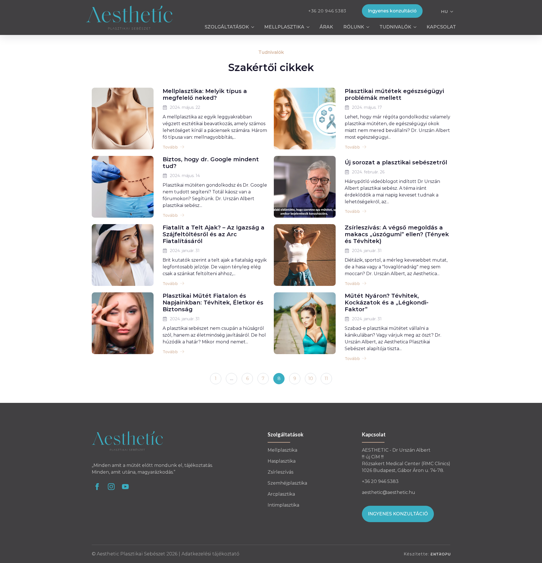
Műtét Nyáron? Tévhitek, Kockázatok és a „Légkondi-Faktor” (387, 302)
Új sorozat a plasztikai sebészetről (396, 162)
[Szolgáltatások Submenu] (254, 27)
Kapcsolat (441, 27)
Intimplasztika (283, 505)
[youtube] (125, 486)
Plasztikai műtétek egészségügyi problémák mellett (394, 94)
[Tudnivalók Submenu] (416, 27)
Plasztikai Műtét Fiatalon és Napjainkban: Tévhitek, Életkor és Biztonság (213, 302)
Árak (326, 27)
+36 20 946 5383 (327, 11)
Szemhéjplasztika (287, 483)
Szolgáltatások (227, 27)
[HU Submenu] (452, 11)
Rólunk (353, 27)
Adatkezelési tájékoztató (210, 554)
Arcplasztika (281, 494)
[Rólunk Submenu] (369, 27)
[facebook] (97, 486)
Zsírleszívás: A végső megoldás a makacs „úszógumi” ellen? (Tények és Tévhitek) (397, 234)
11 (326, 378)
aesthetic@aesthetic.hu (388, 492)
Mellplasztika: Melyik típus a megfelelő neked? (205, 94)
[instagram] (111, 486)
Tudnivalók (395, 27)
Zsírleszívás (280, 472)
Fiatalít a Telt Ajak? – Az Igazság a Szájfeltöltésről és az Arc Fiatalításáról (214, 234)
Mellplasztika (284, 27)
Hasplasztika (282, 461)
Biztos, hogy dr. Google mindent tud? (211, 162)
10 (310, 378)
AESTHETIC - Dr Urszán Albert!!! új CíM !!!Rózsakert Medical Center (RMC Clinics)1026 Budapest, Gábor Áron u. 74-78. (406, 460)
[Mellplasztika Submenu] (309, 27)
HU (444, 11)
